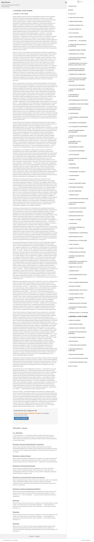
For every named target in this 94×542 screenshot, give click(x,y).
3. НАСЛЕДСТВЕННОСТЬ (74, 29)
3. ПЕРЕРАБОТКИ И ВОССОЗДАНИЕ (77, 303)
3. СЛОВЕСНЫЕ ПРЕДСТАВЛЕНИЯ (77, 345)
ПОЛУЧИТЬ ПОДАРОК (21, 418)
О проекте (31, 536)
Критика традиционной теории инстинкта (29, 477)
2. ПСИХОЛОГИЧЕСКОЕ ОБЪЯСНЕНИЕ (78, 198)
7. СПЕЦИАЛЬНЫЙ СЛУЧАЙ (75, 294)
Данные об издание (72, 366)
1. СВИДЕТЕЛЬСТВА (73, 194)
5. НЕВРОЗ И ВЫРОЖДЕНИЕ (75, 37)
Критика (16, 500)
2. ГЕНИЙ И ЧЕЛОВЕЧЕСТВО (75, 25)
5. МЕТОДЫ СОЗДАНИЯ (74, 286)
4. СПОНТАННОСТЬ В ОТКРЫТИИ (77, 208)
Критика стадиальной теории (24, 466)
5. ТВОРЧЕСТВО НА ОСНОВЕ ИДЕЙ (77, 240)
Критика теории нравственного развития (28, 444)
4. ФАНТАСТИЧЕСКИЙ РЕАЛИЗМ (76, 183)
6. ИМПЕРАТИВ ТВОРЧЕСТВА (76, 215)
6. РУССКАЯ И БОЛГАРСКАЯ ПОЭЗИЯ (78, 358)
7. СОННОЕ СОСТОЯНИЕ (74, 219)
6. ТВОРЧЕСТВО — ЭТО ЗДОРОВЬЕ (77, 40)
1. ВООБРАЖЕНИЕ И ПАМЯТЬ (76, 147)
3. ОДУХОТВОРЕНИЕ (73, 154)
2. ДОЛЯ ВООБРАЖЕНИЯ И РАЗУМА (77, 274)
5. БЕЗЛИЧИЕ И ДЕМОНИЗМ (75, 212)
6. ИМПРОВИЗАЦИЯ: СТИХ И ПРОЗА (77, 290)
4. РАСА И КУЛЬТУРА (73, 33)
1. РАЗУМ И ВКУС (72, 223)
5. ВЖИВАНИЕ (72, 164)
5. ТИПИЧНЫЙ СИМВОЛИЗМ (75, 187)
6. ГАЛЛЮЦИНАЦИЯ (73, 168)
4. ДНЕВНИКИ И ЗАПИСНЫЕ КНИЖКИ (78, 104)
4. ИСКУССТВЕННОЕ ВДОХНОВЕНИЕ (78, 282)
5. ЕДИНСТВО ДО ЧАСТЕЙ (75, 267)
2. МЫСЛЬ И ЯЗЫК (73, 341)
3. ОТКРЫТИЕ (71, 179)
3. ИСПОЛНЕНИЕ (72, 278)
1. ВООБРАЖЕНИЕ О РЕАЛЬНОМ (76, 171)
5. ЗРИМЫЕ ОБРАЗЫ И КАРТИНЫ (76, 328)
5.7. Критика (18, 433)
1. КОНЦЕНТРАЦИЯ (73, 270)
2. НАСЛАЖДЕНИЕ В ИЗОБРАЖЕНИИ (78, 126)
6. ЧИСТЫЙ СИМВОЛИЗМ (74, 191)
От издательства (72, 13)
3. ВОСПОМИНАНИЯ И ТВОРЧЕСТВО (78, 100)
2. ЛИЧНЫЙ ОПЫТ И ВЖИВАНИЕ (77, 74)
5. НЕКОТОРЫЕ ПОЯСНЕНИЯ (75, 354)
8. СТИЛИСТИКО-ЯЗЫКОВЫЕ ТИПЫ (77, 362)
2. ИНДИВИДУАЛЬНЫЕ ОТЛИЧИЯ (77, 50)
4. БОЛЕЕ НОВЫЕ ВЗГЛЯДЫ (75, 324)
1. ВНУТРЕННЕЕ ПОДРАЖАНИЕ (76, 337)
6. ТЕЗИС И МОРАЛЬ (73, 244)
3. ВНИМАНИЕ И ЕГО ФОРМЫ (76, 54)
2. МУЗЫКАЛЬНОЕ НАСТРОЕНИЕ (77, 252)
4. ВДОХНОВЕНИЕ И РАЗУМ (75, 236)
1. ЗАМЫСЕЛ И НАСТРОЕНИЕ (76, 248)
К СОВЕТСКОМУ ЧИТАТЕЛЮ (75, 17)
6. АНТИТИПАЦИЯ (73, 113)
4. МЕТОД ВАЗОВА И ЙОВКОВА (76, 85)
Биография (70, 10)
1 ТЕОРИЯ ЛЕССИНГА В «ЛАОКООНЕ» (78, 312)
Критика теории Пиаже (22, 456)
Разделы (37, 536)
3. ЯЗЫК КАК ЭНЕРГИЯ (74, 320)
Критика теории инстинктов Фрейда (27, 489)
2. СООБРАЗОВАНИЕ (73, 175)
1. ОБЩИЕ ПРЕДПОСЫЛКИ (75, 21)
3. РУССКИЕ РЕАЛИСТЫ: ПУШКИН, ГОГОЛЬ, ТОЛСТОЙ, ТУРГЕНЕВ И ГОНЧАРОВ (77, 79)
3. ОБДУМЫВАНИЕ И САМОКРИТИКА (78, 232)
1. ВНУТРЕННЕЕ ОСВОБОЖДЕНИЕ (77, 122)
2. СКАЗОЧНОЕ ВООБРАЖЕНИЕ (76, 150)
